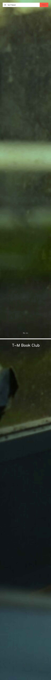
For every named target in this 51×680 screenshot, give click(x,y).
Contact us (44, 4)
